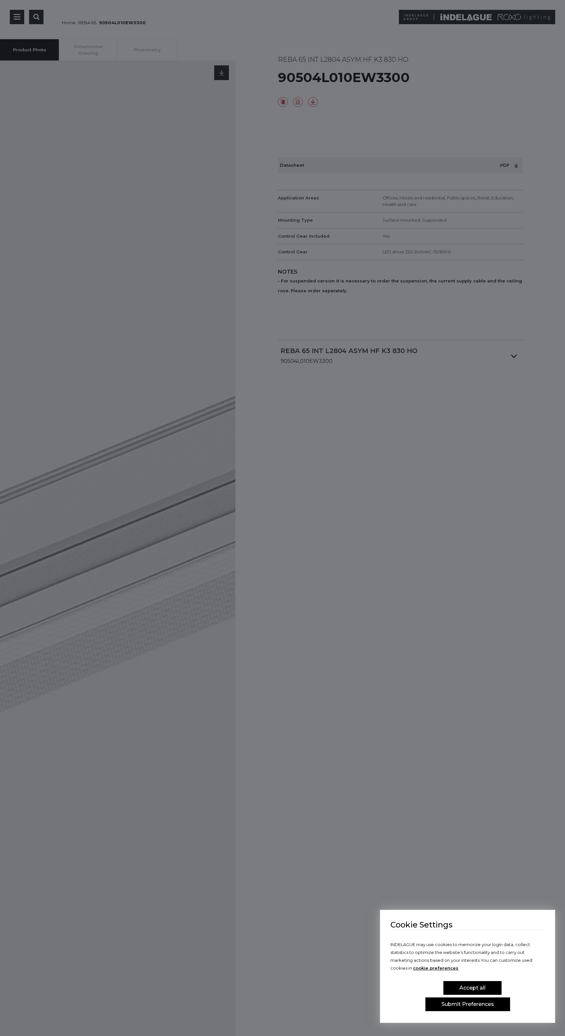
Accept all (472, 988)
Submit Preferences (467, 1004)
